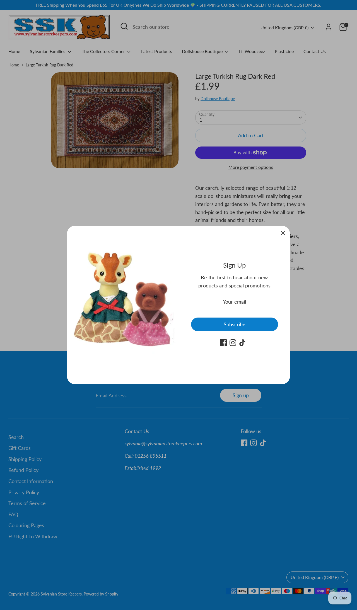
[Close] (283, 233)
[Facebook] (223, 342)
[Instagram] (233, 342)
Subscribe (234, 324)
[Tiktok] (242, 342)
